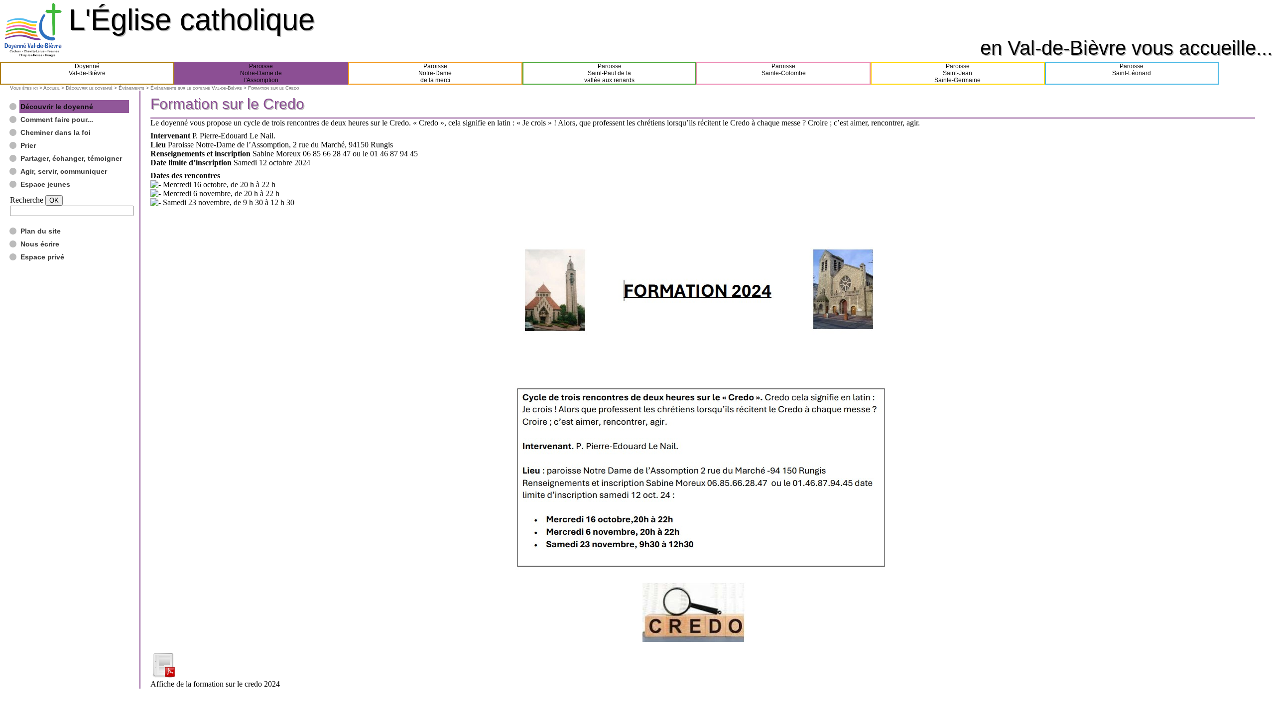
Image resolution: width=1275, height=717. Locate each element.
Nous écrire (39, 244)
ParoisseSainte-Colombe (784, 70)
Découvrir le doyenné (89, 88)
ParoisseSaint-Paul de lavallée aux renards (609, 73)
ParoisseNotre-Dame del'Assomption (261, 73)
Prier (28, 145)
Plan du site (40, 231)
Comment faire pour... (56, 119)
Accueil (51, 88)
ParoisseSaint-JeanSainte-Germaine (957, 73)
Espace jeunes (45, 184)
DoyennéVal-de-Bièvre (87, 70)
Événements (131, 88)
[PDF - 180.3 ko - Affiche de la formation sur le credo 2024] (163, 675)
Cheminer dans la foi (55, 132)
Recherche (26, 200)
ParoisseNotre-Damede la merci (435, 73)
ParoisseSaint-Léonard (1131, 70)
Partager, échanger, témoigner (71, 158)
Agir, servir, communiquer (63, 171)
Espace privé (42, 257)
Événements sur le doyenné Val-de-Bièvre (196, 88)
